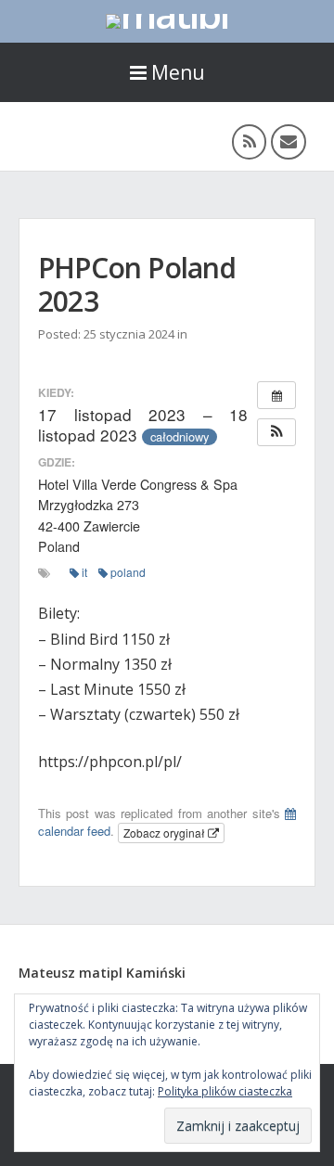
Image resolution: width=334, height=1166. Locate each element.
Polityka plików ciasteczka (225, 1091)
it (84, 572)
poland (128, 572)
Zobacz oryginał (165, 832)
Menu (178, 72)
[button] (276, 432)
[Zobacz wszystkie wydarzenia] (276, 395)
